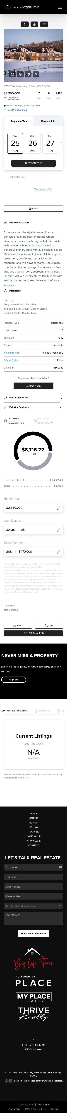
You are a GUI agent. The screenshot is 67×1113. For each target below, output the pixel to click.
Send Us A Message (33, 933)
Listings (33, 818)
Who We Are (33, 841)
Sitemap (54, 1109)
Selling (33, 827)
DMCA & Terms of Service (36, 1109)
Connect (33, 845)
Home (33, 813)
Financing (33, 832)
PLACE (33, 1076)
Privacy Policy (15, 1109)
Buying (33, 822)
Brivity (31, 1104)
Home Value (34, 836)
